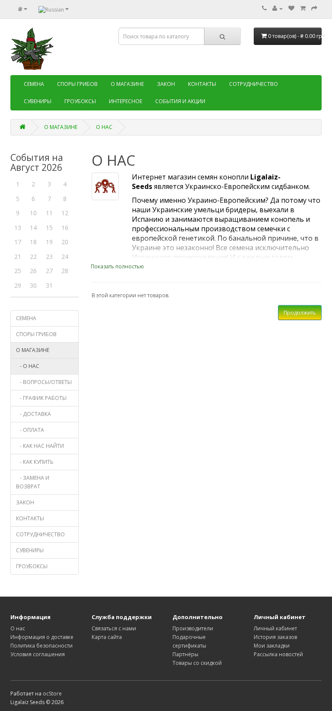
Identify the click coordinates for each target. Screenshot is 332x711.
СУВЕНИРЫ (37, 101)
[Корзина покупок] (303, 8)
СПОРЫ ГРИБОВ (77, 84)
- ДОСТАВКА (33, 414)
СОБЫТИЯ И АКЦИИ (180, 101)
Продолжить (300, 312)
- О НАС (27, 366)
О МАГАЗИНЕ (127, 84)
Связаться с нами (114, 628)
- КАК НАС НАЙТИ (40, 446)
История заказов (275, 637)
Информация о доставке (41, 637)
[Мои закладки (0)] (291, 8)
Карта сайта (107, 637)
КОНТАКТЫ (202, 84)
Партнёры (185, 654)
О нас (17, 628)
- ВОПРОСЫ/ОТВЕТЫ (44, 382)
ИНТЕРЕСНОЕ (125, 101)
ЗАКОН (166, 84)
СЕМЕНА (34, 84)
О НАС (104, 127)
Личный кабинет (275, 628)
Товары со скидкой (197, 663)
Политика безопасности (41, 645)
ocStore (52, 693)
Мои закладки (272, 645)
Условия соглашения (37, 654)
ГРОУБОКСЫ (80, 101)
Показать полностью (117, 266)
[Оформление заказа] (314, 8)
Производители (192, 628)
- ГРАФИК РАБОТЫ (41, 398)
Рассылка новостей (278, 654)
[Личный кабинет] (277, 8)
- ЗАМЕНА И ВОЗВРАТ (32, 482)
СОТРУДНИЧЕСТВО (253, 84)
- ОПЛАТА (30, 430)
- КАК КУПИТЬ (35, 462)
